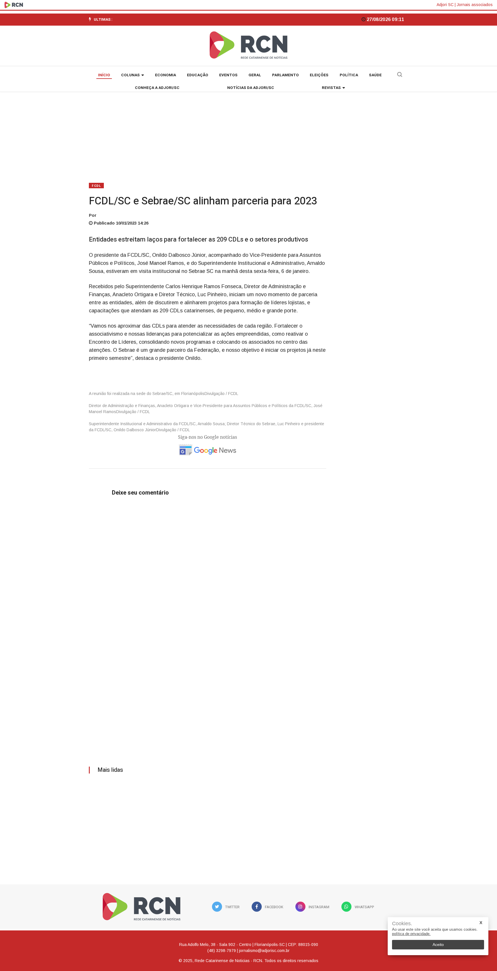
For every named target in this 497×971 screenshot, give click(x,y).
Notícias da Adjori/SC (250, 88)
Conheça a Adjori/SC (157, 88)
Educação (197, 75)
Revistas (331, 88)
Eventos (228, 75)
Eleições (319, 75)
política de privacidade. (411, 934)
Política (349, 75)
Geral (254, 75)
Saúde (375, 75)
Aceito (438, 944)
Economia (165, 75)
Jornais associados (475, 4)
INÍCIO (104, 75)
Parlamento (285, 75)
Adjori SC (445, 4)
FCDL (96, 185)
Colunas (130, 75)
